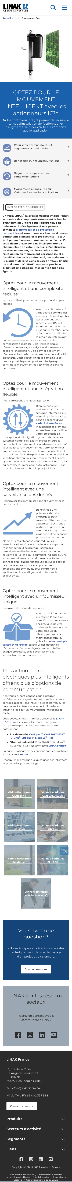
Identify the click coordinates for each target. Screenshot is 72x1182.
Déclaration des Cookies (21, 1174)
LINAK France (57, 745)
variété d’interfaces (49, 423)
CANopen (36, 734)
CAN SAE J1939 (54, 734)
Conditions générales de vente (42, 1180)
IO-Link (15, 737)
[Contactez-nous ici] (64, 851)
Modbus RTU (44, 737)
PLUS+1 (24, 754)
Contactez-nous (36, 969)
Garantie (17, 1180)
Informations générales (50, 1174)
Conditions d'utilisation (19, 1177)
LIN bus (26, 737)
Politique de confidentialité (49, 1177)
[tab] (36, 147)
